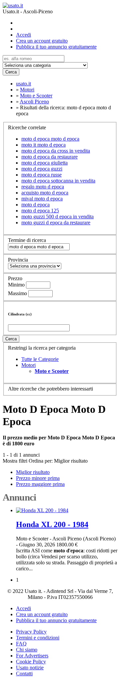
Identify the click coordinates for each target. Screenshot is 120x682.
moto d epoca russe (41, 174)
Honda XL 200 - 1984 (52, 524)
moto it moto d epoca (43, 145)
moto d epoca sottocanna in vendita (58, 180)
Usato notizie (30, 667)
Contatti (24, 673)
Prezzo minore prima (38, 478)
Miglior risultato (71, 461)
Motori (28, 365)
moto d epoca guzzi (41, 168)
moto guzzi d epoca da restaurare (55, 222)
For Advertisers (32, 655)
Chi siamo (26, 649)
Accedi (23, 35)
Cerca (11, 71)
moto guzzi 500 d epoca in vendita (57, 216)
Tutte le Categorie (40, 359)
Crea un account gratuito (42, 41)
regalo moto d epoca (42, 186)
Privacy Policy (31, 631)
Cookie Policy (31, 661)
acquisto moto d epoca (44, 192)
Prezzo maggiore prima (40, 484)
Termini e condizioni (37, 637)
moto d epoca (35, 204)
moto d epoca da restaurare (49, 157)
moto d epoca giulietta (44, 163)
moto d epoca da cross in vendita (55, 151)
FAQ (21, 643)
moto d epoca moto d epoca (50, 139)
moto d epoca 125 (40, 210)
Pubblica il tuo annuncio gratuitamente (56, 47)
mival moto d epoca (42, 198)
